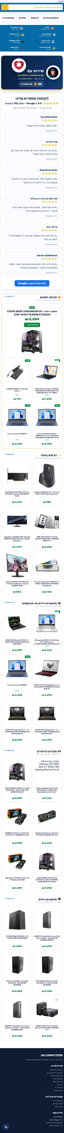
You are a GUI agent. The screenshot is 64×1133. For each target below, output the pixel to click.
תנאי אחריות (59, 1088)
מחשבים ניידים (58, 1101)
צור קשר (60, 1085)
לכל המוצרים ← (9, 296)
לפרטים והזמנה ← (32, 325)
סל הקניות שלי (58, 1091)
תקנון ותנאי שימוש (57, 1076)
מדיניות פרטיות (58, 1082)
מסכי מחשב (59, 1107)
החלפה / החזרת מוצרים (55, 1073)
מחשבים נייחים (58, 1104)
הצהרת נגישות (58, 1079)
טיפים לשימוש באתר (56, 1070)
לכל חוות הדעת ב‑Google (32, 283)
